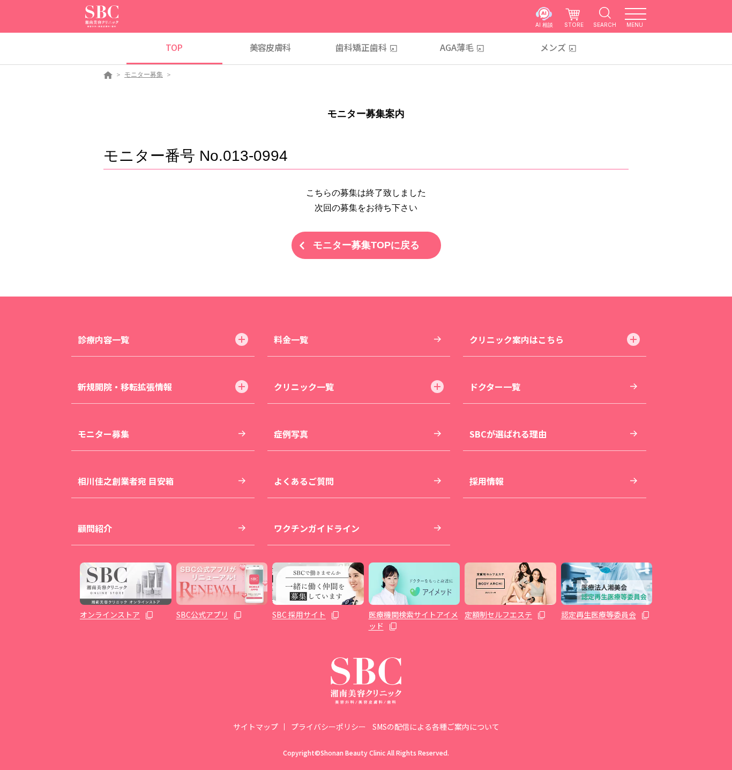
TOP (174, 47)
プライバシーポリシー (328, 726)
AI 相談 (544, 24)
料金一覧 (291, 339)
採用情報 (486, 481)
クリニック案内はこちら (516, 339)
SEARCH (604, 24)
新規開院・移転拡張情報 (125, 386)
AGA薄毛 (457, 47)
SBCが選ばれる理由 (508, 433)
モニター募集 (143, 74)
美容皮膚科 (270, 47)
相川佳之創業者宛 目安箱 (126, 481)
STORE (574, 24)
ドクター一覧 (494, 386)
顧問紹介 (95, 528)
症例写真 (291, 433)
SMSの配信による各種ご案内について (435, 726)
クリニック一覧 (304, 386)
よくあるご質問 (304, 481)
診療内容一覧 (103, 339)
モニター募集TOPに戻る (366, 245)
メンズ (553, 47)
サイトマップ (255, 726)
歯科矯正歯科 (361, 47)
